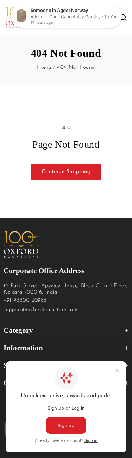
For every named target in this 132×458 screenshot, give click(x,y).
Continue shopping (66, 172)
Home (44, 67)
